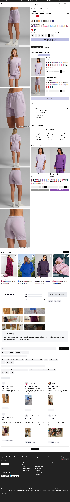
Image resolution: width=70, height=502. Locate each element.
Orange (44, 369)
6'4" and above (41, 366)
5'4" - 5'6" (15, 366)
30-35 (22, 359)
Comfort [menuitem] (50, 301)
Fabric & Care (35, 108)
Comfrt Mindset (25, 460)
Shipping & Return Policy (38, 125)
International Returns (39, 466)
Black (8, 369)
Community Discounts (26, 468)
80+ (12, 362)
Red (2, 372)
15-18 (3, 359)
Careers (23, 466)
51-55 (41, 359)
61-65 (51, 359)
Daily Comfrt (50, 462)
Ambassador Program (26, 462)
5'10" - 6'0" (28, 366)
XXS (2, 356)
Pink (49, 369)
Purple (54, 369)
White (7, 372)
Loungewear (37, 8)
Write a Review (65, 349)
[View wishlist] (65, 4)
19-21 (8, 359)
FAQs (36, 460)
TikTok (49, 460)
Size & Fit (34, 121)
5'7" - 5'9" (21, 366)
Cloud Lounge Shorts (51, 77)
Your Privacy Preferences (40, 481)
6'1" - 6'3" (34, 366)
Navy (39, 369)
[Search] (60, 4)
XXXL (24, 356)
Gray (21, 369)
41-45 (32, 359)
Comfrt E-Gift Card (25, 470)
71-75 (3, 362)
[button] (1, 281)
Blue (12, 369)
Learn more (47, 47)
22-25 (12, 359)
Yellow (12, 372)
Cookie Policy (38, 476)
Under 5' (3, 366)
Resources (24, 464)
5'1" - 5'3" (9, 366)
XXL (20, 356)
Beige (3, 369)
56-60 (46, 359)
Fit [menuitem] (55, 301)
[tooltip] (13, 334)
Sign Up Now (5, 464)
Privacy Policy (38, 474)
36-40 (27, 359)
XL (16, 356)
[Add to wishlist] (16, 256)
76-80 (8, 362)
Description (35, 103)
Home (32, 8)
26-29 (17, 359)
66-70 (55, 359)
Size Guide (66, 32)
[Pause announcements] (69, 1)
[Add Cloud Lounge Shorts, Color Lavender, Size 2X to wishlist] (68, 14)
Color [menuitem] (59, 301)
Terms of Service (38, 478)
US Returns (37, 464)
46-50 (36, 359)
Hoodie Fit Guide (38, 468)
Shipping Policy (38, 470)
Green (26, 369)
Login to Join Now (37, 47)
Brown (17, 369)
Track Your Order (38, 462)
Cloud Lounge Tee (50, 57)
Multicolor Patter (33, 369)
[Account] (62, 4)
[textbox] (28, 348)
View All (66, 252)
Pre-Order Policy (38, 472)
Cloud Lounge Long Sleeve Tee (54, 174)
